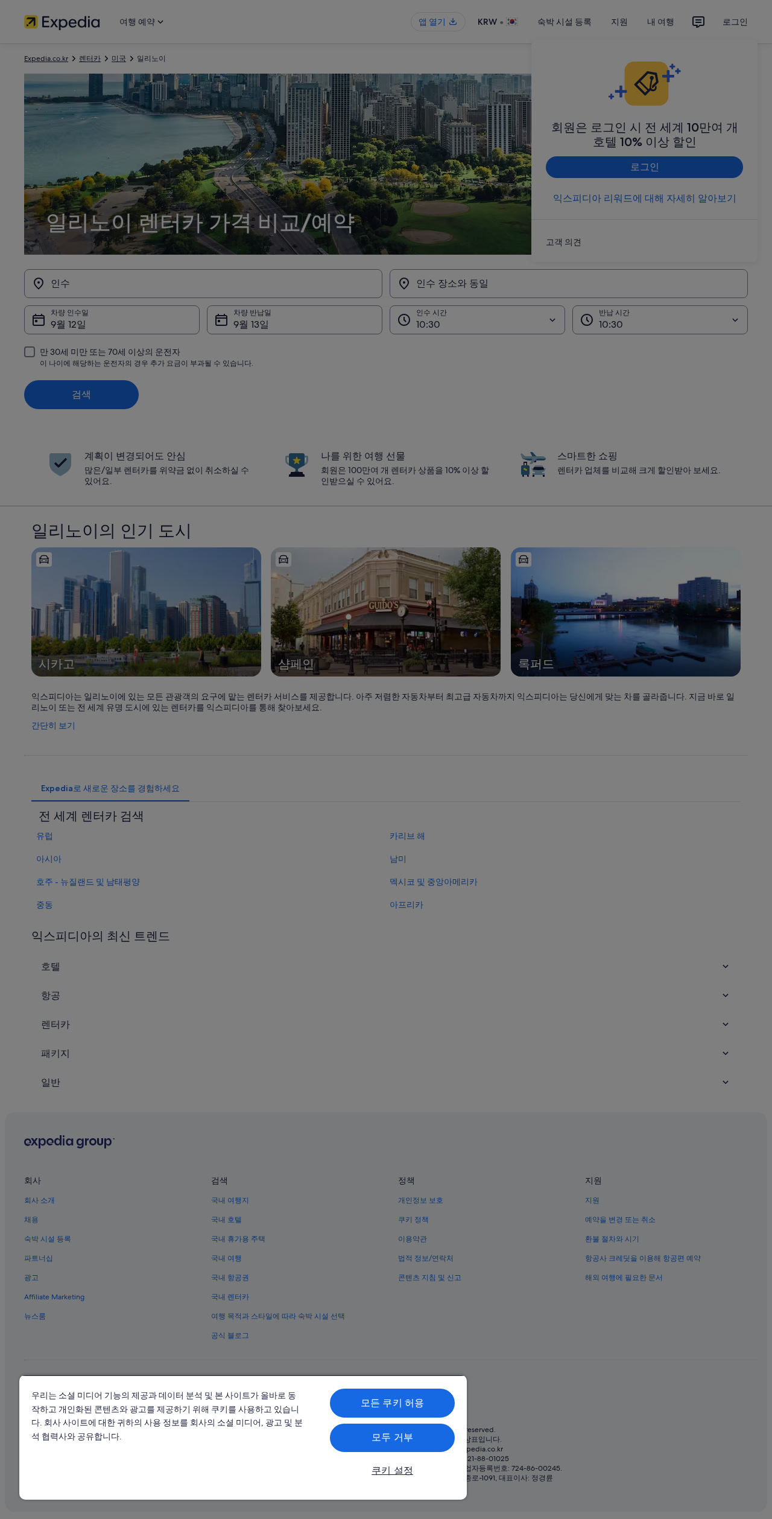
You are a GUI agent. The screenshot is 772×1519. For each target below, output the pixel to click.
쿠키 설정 (392, 1470)
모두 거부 (392, 1437)
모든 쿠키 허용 (392, 1403)
